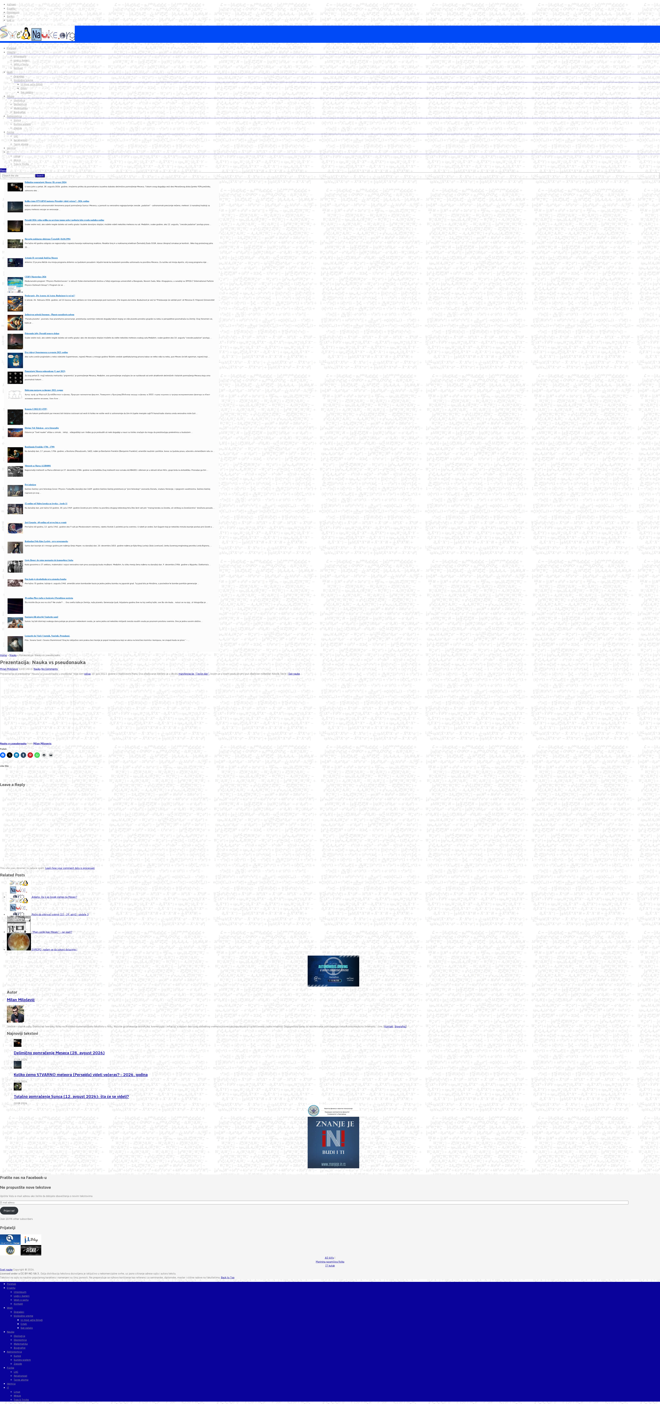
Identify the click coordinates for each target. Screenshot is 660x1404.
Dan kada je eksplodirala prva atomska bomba (45, 579)
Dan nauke (294, 674)
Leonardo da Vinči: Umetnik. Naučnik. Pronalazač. (47, 635)
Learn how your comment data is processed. (70, 868)
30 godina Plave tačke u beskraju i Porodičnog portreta (49, 598)
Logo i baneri (22, 60)
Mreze (17, 160)
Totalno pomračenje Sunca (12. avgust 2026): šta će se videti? (71, 1096)
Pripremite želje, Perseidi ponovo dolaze (42, 333)
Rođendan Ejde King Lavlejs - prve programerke (46, 541)
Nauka (10, 96)
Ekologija (19, 100)
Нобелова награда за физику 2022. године (44, 390)
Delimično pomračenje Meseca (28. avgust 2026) (46, 182)
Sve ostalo (27, 92)
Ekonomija (20, 104)
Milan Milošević (9, 669)
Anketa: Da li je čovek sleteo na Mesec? (54, 897)
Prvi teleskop (30, 484)
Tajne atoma (21, 144)
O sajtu (11, 8)
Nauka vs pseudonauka (13, 743)
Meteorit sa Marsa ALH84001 (38, 465)
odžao (87, 674)
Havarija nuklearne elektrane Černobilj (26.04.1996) (48, 238)
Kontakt (11, 4)
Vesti (10, 72)
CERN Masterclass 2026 (35, 276)
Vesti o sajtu (21, 64)
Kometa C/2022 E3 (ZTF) (36, 409)
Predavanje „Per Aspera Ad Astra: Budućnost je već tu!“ (50, 295)
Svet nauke (6, 1270)
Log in (10, 20)
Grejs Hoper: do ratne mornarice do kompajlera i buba (49, 560)
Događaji (19, 76)
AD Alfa (329, 1258)
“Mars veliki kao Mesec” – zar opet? (52, 932)
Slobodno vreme (23, 80)
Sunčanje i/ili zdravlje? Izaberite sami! (41, 616)
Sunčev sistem (22, 124)
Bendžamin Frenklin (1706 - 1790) (40, 446)
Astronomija (14, 116)
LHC (16, 136)
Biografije (19, 112)
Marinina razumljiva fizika (330, 1262)
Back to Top (227, 1277)
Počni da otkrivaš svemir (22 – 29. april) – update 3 (60, 914)
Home (3, 655)
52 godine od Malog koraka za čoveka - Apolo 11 (46, 503)
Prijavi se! (9, 1211)
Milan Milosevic (42, 743)
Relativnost (20, 140)
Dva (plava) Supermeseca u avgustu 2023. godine (46, 352)
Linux (17, 156)
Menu (3, 170)
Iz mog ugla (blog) (32, 84)
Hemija (11, 148)
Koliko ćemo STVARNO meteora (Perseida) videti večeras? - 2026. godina (57, 201)
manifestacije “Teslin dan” (194, 674)
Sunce (17, 120)
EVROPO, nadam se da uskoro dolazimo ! (54, 949)
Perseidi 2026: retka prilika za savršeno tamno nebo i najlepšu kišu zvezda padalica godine (64, 220)
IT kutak (330, 1266)
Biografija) (400, 1026)
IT (8, 152)
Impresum (13, 12)
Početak (11, 48)
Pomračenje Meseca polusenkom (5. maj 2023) (45, 371)
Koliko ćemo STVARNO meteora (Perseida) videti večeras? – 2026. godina (81, 1075)
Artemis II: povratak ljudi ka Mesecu (41, 257)
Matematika (21, 108)
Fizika (10, 132)
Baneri (11, 16)
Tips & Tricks (21, 164)
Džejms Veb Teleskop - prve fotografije (42, 427)
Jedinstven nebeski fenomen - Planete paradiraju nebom (49, 314)
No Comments (49, 669)
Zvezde (18, 128)
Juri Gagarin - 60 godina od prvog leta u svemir (46, 522)
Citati (24, 88)
